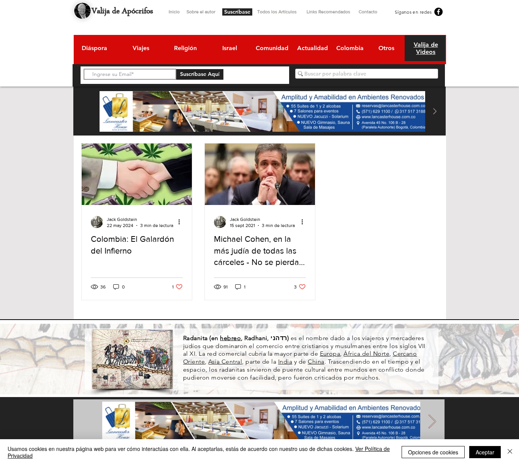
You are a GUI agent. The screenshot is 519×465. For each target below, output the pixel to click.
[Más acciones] (181, 222)
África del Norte (366, 353)
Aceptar (485, 452)
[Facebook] (438, 12)
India (285, 361)
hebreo (230, 338)
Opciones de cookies (433, 452)
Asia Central (225, 361)
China (316, 361)
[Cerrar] (509, 452)
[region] (94, 49)
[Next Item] (435, 111)
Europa (330, 353)
